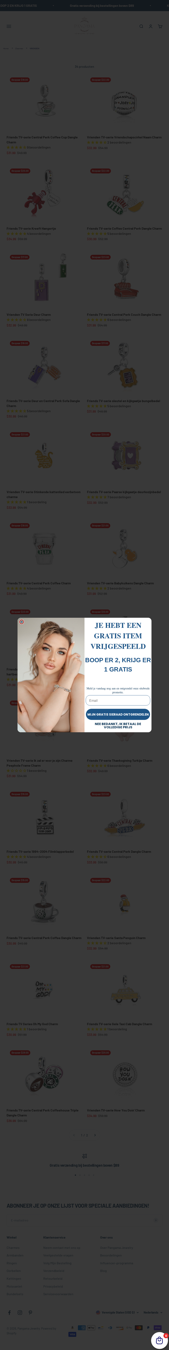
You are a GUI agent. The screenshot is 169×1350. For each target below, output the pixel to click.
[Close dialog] (22, 622)
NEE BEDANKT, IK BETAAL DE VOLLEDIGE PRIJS (118, 726)
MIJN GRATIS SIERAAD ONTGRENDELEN (118, 714)
